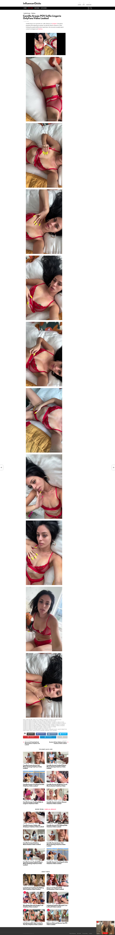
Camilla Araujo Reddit (44, 722)
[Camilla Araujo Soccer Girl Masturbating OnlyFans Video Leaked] (34, 758)
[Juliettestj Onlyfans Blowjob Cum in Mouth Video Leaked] (57, 898)
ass (25, 719)
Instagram (54, 23)
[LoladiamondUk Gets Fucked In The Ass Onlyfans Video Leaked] (34, 915)
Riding (47, 730)
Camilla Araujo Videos (59, 723)
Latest (79, 4)
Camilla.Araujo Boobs (43, 724)
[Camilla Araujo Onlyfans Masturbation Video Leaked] (34, 835)
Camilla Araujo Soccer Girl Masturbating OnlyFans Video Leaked (32, 767)
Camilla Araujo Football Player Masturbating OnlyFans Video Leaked (56, 767)
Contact (90, 933)
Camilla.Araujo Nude (44, 725)
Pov (31, 730)
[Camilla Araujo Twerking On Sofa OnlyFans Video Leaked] (34, 777)
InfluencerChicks (32, 3)
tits (51, 730)
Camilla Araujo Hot (55, 719)
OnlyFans (40, 29)
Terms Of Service (72, 933)
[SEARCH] (91, 8)
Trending (88, 4)
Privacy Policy (85, 933)
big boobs (30, 719)
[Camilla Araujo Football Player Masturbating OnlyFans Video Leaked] (57, 758)
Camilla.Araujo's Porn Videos (32, 729)
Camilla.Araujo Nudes (58, 725)
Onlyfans (36, 8)
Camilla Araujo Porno (30, 722)
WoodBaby (30, 903)
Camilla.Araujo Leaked (58, 724)
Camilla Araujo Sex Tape (31, 723)
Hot (84, 4)
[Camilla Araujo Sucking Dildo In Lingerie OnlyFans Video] (34, 795)
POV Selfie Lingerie (39, 730)
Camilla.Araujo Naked (30, 725)
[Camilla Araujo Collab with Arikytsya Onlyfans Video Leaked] (34, 818)
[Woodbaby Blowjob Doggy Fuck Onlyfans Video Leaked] (34, 898)
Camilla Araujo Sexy (45, 723)
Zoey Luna (54, 885)
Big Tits (36, 719)
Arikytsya (25, 823)
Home (25, 8)
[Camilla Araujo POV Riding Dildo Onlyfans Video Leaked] (57, 818)
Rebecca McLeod (55, 921)
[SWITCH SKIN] (88, 8)
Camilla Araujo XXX (30, 724)
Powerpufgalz (30, 885)
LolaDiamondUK (26, 921)
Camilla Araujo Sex (58, 722)
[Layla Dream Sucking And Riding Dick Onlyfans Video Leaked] (34, 880)
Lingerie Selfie (53, 729)
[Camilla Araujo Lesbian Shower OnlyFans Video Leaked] (57, 795)
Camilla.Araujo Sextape (31, 728)
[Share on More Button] (62, 737)
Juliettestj (49, 903)
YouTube (60, 763)
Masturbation (63, 729)
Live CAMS (30, 8)
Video (55, 730)
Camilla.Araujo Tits (45, 728)
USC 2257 (79, 933)
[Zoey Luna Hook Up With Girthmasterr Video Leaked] (57, 880)
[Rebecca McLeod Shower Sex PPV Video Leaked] (57, 915)
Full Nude (45, 729)
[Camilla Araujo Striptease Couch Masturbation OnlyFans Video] (57, 777)
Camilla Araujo (43, 719)
